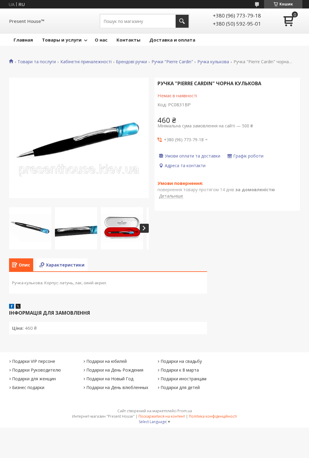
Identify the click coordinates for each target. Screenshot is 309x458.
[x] (18, 307)
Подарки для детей (180, 387)
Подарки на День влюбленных (117, 387)
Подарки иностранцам (183, 379)
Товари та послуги (37, 61)
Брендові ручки (131, 61)
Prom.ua (184, 410)
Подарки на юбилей (106, 361)
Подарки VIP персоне (33, 361)
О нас (101, 40)
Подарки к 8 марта (180, 370)
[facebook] (11, 307)
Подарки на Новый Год (109, 379)
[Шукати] (182, 21)
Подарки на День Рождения (114, 370)
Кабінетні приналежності (86, 61)
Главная (23, 40)
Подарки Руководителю (36, 370)
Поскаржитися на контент (162, 416)
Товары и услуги (61, 40)
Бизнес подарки (28, 387)
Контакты (128, 40)
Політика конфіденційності (213, 416)
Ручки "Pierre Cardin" (172, 61)
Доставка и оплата (172, 40)
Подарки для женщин (34, 379)
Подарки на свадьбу (181, 361)
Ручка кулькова (213, 61)
